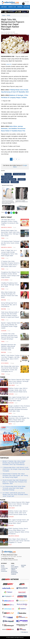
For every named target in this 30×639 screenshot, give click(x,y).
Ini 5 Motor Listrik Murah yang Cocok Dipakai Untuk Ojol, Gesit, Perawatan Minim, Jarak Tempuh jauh (14, 494)
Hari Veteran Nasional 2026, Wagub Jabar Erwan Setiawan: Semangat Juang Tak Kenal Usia (18, 381)
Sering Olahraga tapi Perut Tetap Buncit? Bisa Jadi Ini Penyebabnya (9, 304)
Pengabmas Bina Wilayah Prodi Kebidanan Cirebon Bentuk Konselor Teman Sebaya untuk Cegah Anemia (10, 274)
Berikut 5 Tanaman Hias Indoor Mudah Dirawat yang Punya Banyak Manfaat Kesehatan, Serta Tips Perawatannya (13, 462)
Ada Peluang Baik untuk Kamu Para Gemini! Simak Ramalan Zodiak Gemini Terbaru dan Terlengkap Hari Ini (10, 368)
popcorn (8, 64)
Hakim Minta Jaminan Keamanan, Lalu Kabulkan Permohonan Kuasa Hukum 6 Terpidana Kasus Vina (13, 128)
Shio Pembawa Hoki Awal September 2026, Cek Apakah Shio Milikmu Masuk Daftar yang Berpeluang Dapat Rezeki (18, 419)
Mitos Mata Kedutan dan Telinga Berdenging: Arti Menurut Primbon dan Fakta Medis (9, 294)
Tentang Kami (4, 568)
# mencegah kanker (7, 176)
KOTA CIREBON (14, 567)
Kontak (2, 565)
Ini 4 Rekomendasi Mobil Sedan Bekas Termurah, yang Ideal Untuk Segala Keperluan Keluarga (13, 488)
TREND (8, 15)
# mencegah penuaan (19, 174)
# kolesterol (21, 179)
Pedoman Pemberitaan (4, 570)
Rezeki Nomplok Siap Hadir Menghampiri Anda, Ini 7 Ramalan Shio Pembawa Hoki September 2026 (14, 481)
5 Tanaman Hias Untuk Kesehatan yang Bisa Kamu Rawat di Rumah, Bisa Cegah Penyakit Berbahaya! (9, 336)
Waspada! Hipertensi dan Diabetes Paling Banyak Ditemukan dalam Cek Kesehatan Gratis (8, 347)
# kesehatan (15, 182)
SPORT (12, 565)
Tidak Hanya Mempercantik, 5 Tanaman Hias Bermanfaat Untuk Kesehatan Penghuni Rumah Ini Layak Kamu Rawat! (10, 314)
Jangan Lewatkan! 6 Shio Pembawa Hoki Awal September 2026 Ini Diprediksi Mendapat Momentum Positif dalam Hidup (19, 408)
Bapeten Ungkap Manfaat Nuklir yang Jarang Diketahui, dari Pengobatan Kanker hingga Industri (10, 325)
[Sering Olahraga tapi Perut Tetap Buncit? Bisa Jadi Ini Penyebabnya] (25, 305)
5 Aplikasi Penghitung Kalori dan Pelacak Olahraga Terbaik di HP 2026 (10, 284)
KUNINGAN (19, 6)
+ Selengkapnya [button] (24, 632)
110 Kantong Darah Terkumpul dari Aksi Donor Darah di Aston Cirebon (10, 243)
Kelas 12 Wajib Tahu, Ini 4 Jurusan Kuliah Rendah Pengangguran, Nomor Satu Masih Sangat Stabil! (9, 253)
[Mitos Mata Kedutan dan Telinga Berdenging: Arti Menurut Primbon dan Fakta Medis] (25, 295)
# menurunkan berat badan (8, 179)
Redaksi (3, 567)
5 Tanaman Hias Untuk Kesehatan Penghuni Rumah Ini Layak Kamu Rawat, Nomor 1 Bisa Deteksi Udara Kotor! (10, 263)
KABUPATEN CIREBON (14, 569)
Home (3, 15)
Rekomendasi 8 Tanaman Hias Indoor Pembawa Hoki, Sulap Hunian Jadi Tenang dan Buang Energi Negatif (14, 475)
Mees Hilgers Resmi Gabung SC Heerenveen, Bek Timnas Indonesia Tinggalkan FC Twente (18, 541)
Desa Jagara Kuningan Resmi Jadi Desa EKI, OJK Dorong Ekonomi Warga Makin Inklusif (18, 399)
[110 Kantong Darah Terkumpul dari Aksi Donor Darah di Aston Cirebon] (25, 244)
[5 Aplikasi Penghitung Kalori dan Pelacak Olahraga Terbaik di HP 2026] (25, 285)
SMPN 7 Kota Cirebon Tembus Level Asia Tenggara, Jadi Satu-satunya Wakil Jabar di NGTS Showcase (10, 358)
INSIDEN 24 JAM (12, 6)
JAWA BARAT (4, 6)
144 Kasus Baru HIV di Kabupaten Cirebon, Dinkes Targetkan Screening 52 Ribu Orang (9, 222)
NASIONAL (23, 565)
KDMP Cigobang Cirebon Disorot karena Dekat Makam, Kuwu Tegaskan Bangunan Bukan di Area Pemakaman (18, 531)
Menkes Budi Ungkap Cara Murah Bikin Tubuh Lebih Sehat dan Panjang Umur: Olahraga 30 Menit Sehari (10, 233)
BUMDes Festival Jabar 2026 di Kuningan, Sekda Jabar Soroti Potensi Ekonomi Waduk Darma (17, 390)
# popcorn (8, 174)
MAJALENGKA (27, 6)
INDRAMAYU (14, 571)
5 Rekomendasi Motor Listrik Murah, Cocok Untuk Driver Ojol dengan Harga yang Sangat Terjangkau (15, 469)
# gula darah (5, 182)
